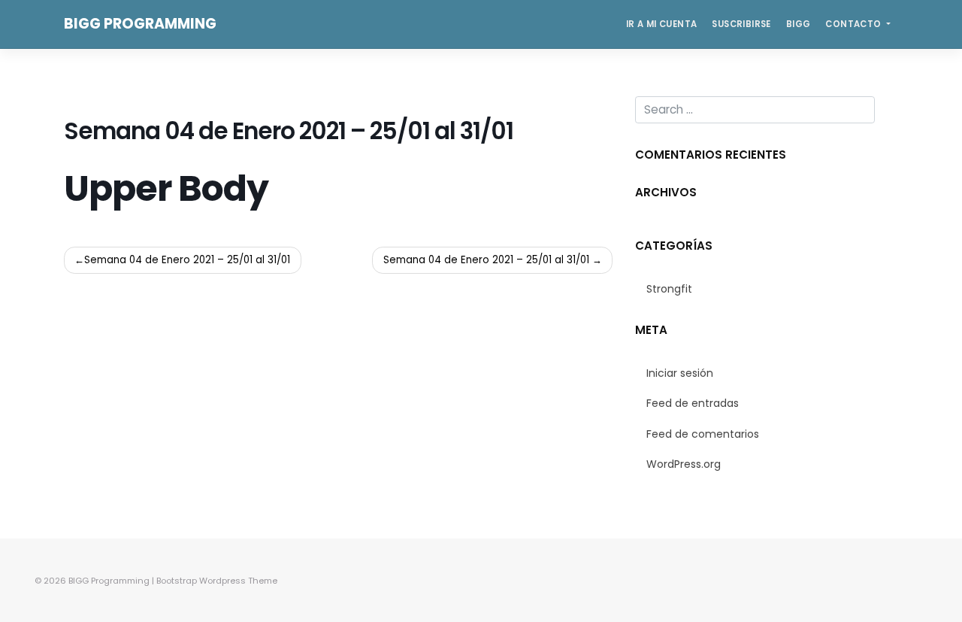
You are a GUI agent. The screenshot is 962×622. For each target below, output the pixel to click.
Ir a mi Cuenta (661, 24)
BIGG (798, 24)
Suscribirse (741, 24)
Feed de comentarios (702, 433)
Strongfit (669, 288)
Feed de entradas (692, 403)
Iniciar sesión (679, 373)
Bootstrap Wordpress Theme (216, 581)
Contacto (854, 24)
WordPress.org (683, 464)
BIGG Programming (140, 24)
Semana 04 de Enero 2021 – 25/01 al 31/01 (187, 260)
